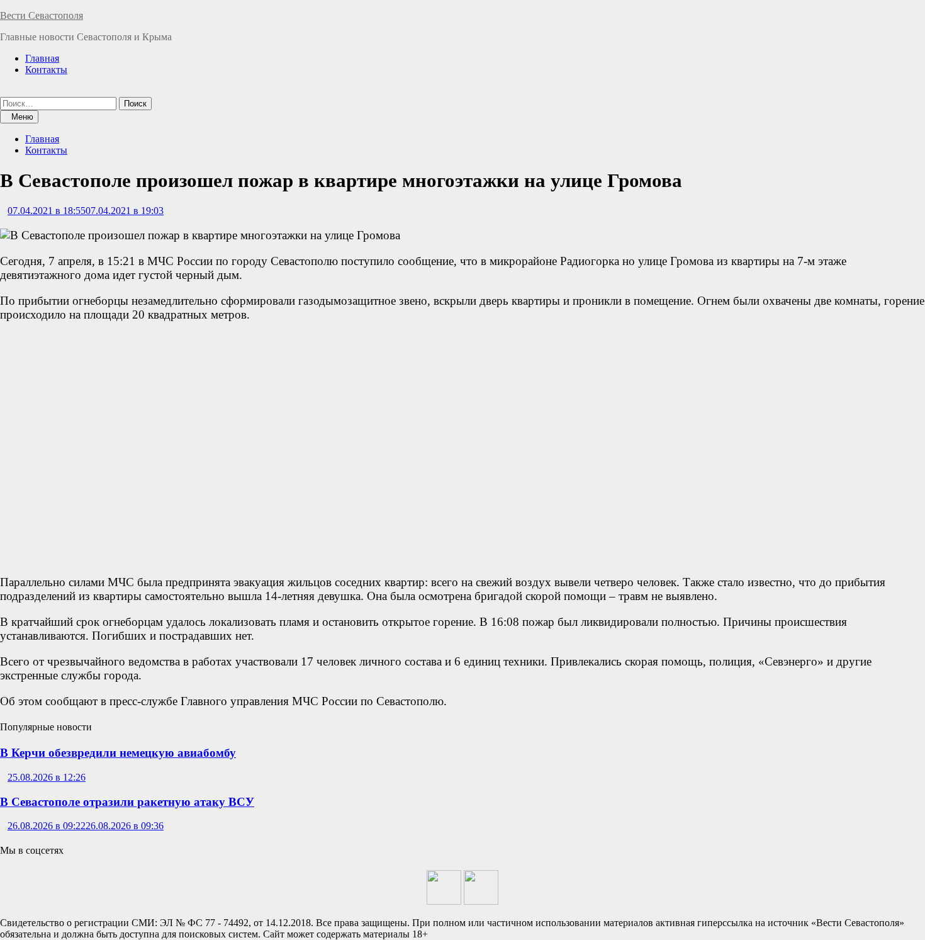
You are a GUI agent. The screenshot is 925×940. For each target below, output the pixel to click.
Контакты (46, 69)
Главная (42, 58)
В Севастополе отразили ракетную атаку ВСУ (127, 801)
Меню (22, 117)
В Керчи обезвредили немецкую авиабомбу (118, 752)
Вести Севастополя (41, 15)
